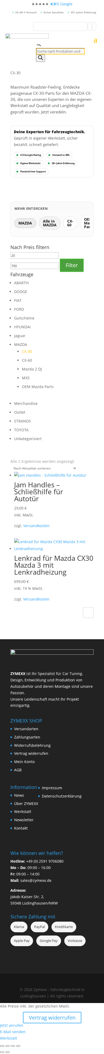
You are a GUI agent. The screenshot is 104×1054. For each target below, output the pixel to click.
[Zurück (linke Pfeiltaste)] (2, 1052)
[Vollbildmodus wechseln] (7, 1046)
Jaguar (20, 335)
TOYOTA (21, 429)
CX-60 (27, 360)
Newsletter (24, 819)
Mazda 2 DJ (32, 369)
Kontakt (21, 828)
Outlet (19, 412)
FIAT (18, 300)
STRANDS (22, 421)
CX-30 (27, 351)
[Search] (40, 58)
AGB (18, 769)
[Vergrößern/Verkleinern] (2, 1046)
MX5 (26, 377)
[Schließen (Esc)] (18, 1046)
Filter (72, 265)
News (19, 795)
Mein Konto (24, 761)
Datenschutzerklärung (62, 796)
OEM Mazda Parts (38, 386)
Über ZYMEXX (26, 803)
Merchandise (26, 403)
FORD (19, 309)
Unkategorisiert (28, 438)
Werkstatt (22, 811)
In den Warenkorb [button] (88, 612)
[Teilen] (13, 1046)
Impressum (52, 787)
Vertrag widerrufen (31, 753)
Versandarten (26, 728)
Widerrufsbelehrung (32, 745)
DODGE (20, 291)
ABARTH (21, 282)
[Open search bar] (38, 44)
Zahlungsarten (27, 737)
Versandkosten (36, 525)
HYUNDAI (22, 326)
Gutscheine (24, 318)
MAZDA (20, 344)
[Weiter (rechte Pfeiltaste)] (7, 1052)
